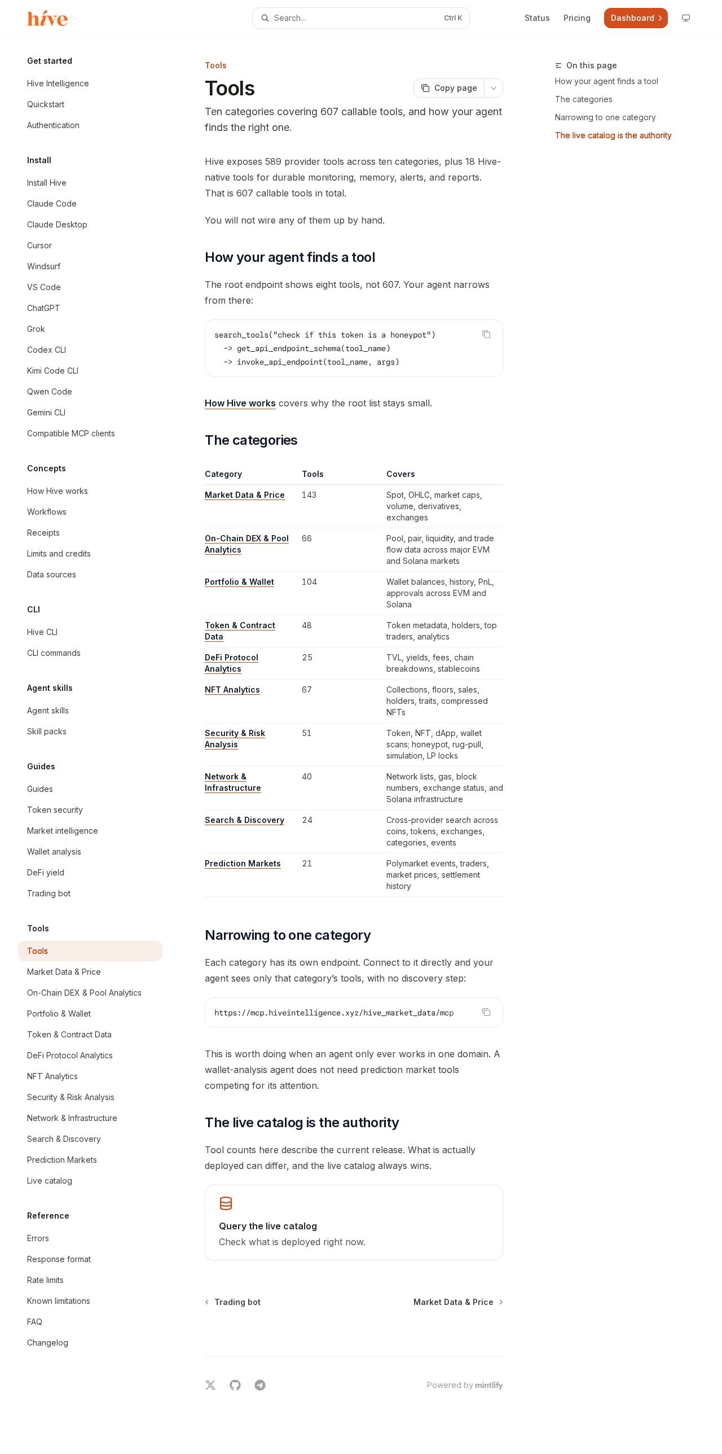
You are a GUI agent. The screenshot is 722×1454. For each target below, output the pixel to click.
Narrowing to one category (605, 117)
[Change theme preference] (686, 18)
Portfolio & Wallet (239, 581)
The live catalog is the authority (613, 135)
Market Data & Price (245, 495)
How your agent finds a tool (606, 81)
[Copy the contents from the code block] (486, 334)
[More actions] (493, 88)
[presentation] (354, 1012)
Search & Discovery (244, 820)
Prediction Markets (243, 863)
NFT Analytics (232, 689)
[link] (354, 1222)
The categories (584, 99)
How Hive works (240, 403)
